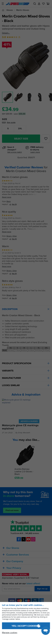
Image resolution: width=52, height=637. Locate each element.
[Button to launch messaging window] (45, 630)
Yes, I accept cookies (24, 625)
